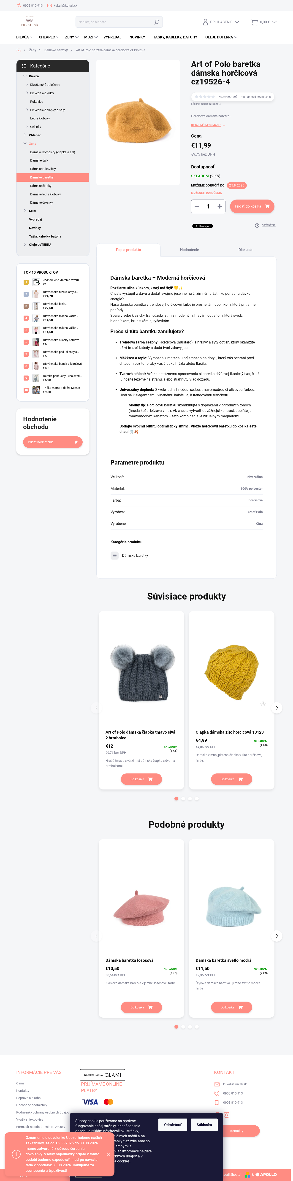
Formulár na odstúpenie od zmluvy (40, 1127)
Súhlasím (204, 1125)
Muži (32, 211)
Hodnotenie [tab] (189, 250)
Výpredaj (35, 219)
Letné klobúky (40, 118)
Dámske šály (39, 160)
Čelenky (35, 127)
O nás (20, 1083)
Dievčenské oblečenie (45, 84)
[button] (176, 798)
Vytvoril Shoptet (230, 1174)
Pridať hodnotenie (40, 442)
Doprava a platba (28, 1098)
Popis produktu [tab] (128, 250)
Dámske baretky (42, 177)
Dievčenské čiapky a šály (47, 110)
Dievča (34, 76)
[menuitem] (25, 37)
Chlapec (35, 135)
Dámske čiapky (41, 186)
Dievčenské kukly (42, 93)
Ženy (32, 144)
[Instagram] (226, 1114)
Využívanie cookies (29, 1119)
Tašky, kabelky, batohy (45, 236)
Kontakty (22, 1090)
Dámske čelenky (41, 202)
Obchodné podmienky (31, 1105)
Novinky (35, 228)
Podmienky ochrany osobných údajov (42, 1112)
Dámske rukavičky (43, 169)
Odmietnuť (173, 1125)
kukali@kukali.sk (235, 1084)
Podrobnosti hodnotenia (256, 96)
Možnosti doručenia (206, 193)
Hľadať (157, 22)
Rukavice (36, 101)
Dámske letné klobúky (45, 194)
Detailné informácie (206, 125)
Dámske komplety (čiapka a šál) (52, 152)
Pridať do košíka (248, 206)
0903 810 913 (233, 1093)
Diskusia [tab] (245, 250)
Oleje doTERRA (40, 244)
